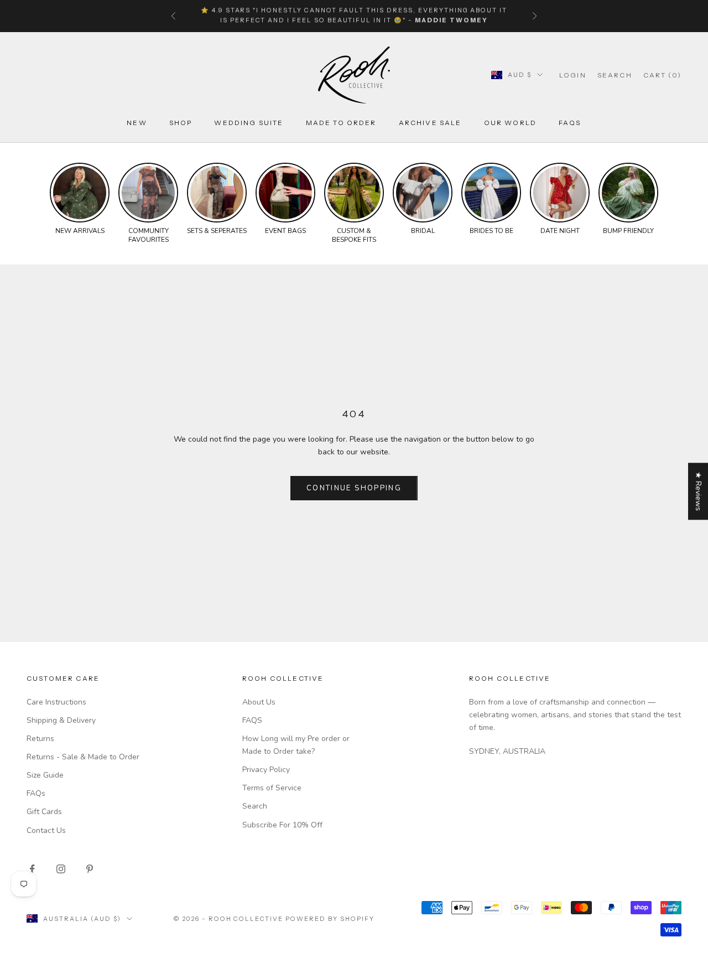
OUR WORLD (510, 122)
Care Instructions (56, 702)
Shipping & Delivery (61, 720)
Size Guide (45, 775)
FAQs (570, 122)
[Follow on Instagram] (60, 868)
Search (254, 806)
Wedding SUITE (248, 122)
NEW (137, 122)
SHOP (180, 122)
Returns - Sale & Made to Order (83, 757)
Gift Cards (44, 811)
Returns (40, 738)
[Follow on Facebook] (32, 868)
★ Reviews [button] (698, 491)
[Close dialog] (691, 661)
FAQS (252, 720)
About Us (258, 702)
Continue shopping (354, 488)
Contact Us (46, 830)
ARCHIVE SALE (430, 122)
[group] (80, 199)
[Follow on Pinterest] (89, 868)
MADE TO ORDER (341, 122)
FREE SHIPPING (305, 16)
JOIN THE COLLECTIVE (378, 882)
